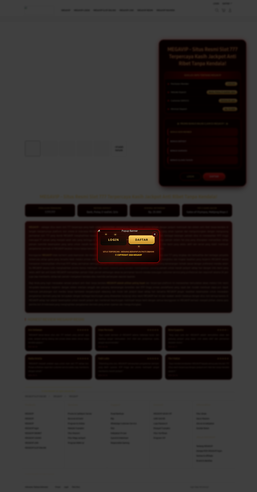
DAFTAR (141, 240)
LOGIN (113, 240)
